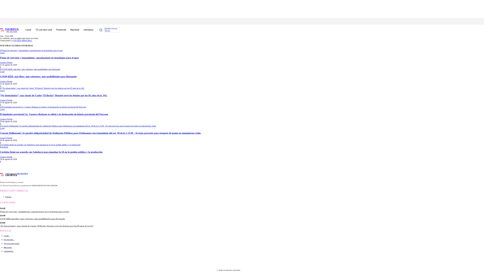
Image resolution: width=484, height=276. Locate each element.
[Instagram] (13, 21)
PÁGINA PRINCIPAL (22, 41)
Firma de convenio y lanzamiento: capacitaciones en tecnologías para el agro (39, 57)
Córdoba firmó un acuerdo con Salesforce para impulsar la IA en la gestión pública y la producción (51, 152)
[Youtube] (30, 21)
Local (2, 53)
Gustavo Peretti (6, 62)
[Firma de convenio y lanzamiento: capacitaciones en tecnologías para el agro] (31, 50)
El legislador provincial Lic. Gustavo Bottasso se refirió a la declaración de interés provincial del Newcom (54, 114)
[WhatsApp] (24, 21)
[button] (100, 30)
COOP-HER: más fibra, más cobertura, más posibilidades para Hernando (38, 76)
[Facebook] (7, 21)
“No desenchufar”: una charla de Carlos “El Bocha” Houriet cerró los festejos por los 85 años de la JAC (53, 95)
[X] (18, 21)
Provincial (4, 147)
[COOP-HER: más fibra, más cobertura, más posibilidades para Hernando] (30, 69)
